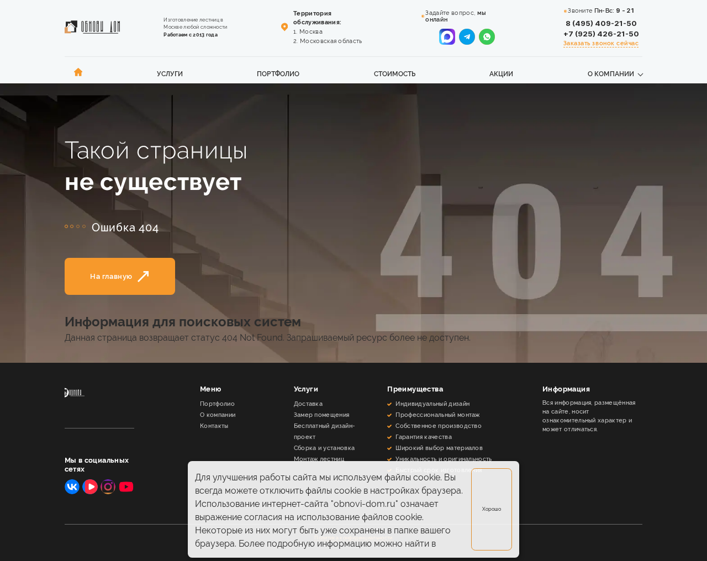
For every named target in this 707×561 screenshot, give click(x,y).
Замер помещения (322, 414)
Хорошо (491, 509)
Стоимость (394, 74)
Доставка (308, 403)
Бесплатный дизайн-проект (325, 431)
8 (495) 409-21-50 (601, 23)
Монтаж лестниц (319, 459)
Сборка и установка (324, 447)
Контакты (214, 425)
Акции (501, 74)
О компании (611, 74)
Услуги (170, 74)
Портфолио (278, 74)
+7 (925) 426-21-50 (601, 33)
